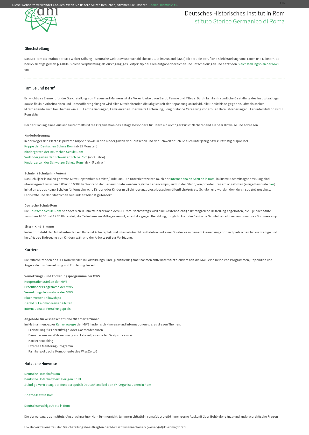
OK (282, 3)
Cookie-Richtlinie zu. (163, 5)
